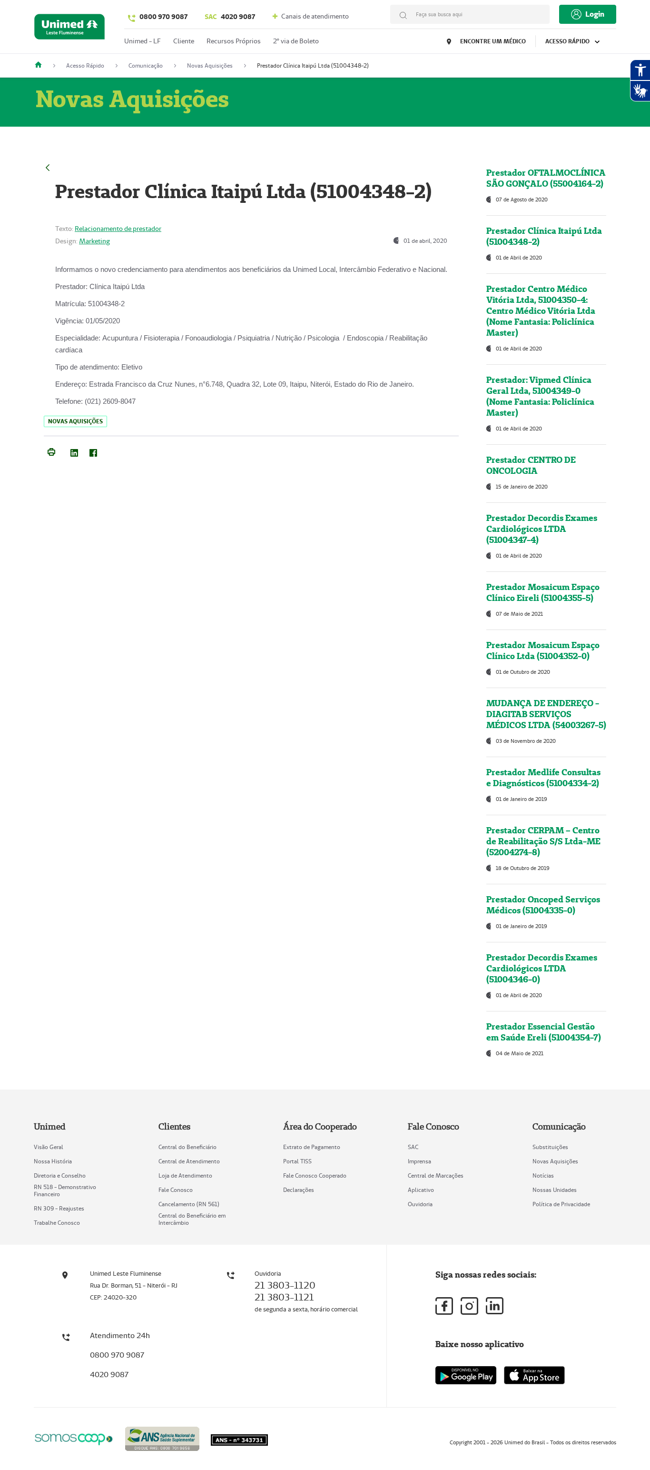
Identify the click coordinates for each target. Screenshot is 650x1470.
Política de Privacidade (561, 1204)
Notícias (543, 1175)
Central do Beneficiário (187, 1146)
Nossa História (53, 1161)
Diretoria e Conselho (60, 1175)
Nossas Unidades (554, 1189)
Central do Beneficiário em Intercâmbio (192, 1219)
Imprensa (419, 1161)
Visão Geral (48, 1146)
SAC (413, 1146)
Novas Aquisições (555, 1161)
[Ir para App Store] (534, 1375)
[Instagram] (469, 1306)
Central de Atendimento (189, 1161)
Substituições (550, 1146)
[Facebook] (93, 451)
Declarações (298, 1189)
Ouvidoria (420, 1204)
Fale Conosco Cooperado (314, 1175)
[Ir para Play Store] (465, 1375)
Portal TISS (297, 1161)
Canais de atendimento (314, 16)
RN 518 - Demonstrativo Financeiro (65, 1190)
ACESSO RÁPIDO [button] (568, 41)
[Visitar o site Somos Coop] (74, 1438)
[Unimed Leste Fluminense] (42, 65)
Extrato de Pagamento (311, 1146)
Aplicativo (421, 1189)
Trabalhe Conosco (57, 1222)
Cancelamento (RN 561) (188, 1204)
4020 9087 (230, 16)
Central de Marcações (435, 1175)
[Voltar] (47, 166)
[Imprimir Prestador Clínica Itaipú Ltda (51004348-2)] (51, 451)
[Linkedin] (494, 1305)
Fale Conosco (175, 1189)
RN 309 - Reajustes (59, 1208)
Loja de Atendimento (185, 1175)
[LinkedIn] (74, 451)
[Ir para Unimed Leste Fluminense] (69, 28)
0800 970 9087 (163, 16)
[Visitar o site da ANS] (162, 1437)
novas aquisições (75, 421)
